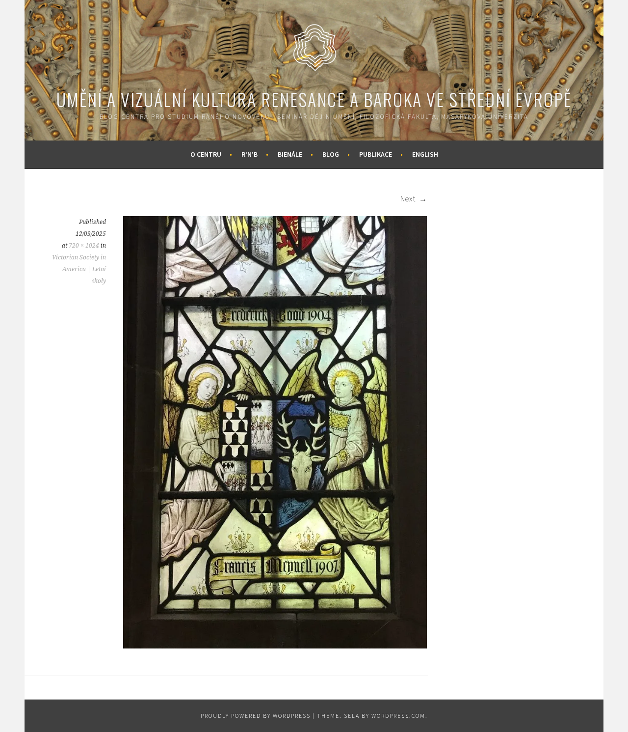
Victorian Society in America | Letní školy (79, 269)
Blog (330, 154)
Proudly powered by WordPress (256, 715)
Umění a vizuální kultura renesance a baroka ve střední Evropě (314, 99)
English (425, 154)
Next (408, 198)
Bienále (290, 154)
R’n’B (249, 154)
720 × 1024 (84, 245)
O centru (205, 154)
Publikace (375, 154)
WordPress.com (398, 715)
